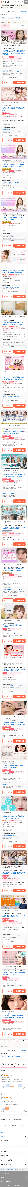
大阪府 (12, 1169)
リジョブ (2, 1169)
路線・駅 (22, 1125)
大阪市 (3, 1132)
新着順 (14, 25)
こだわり (14, 1125)
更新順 (22, 25)
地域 (5, 1125)
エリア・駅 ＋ (11, 17)
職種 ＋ (3, 17)
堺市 (2, 1136)
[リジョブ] (5, 2)
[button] (14, 55)
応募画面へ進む (20, 82)
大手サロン (17, 1169)
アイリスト (8, 1169)
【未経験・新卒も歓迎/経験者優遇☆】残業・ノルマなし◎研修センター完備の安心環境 (13, 108)
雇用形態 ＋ (18, 17)
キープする (9, 82)
